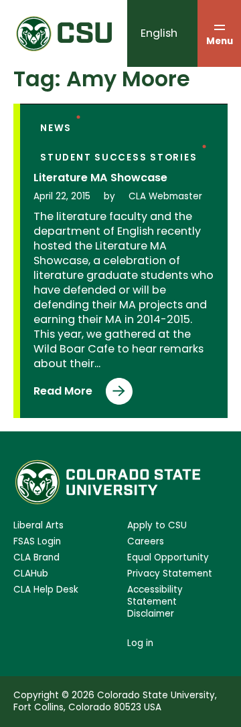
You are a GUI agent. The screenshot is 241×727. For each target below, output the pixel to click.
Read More (62, 394)
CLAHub (30, 574)
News (56, 128)
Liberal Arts (38, 526)
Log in (140, 643)
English (159, 33)
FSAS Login (37, 542)
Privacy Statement (169, 574)
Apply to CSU (157, 526)
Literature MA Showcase (100, 178)
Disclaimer (150, 614)
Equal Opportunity (168, 558)
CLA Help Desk (45, 590)
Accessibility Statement (155, 596)
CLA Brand (36, 558)
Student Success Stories (118, 157)
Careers (145, 542)
